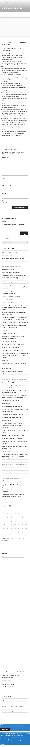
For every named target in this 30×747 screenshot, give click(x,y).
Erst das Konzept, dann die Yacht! (10, 333)
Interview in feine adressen (8, 376)
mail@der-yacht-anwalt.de (8, 680)
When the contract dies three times (10, 347)
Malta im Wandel (6, 451)
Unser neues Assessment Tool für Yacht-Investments (15, 322)
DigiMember (19, 722)
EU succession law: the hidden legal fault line (12, 350)
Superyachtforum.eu (7, 255)
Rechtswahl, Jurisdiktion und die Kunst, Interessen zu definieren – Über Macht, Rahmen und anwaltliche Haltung (15, 355)
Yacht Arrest (5, 360)
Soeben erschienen (6, 368)
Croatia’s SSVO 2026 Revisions (9, 299)
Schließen (2, 744)
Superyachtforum (12, 8)
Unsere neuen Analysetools (8, 269)
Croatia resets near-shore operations (11, 400)
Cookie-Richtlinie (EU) (7, 711)
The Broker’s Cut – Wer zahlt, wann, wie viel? (13, 435)
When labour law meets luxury (9, 461)
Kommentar (5, 157)
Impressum (5, 700)
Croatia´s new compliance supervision (11, 296)
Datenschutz (5, 703)
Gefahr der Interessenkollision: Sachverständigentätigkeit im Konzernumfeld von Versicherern (13, 489)
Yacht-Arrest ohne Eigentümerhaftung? (11, 417)
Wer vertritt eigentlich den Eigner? (10, 252)
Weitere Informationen (19, 726)
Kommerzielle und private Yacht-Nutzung (12, 406)
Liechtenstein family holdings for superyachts (13, 414)
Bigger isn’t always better (8, 302)
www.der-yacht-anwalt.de (8, 684)
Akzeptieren (5, 729)
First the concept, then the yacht (9, 341)
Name (4, 178)
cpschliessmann (19, 40)
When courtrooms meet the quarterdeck (11, 469)
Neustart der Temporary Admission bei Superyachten (14, 472)
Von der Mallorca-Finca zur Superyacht (11, 263)
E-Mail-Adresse (6, 185)
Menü (15, 14)
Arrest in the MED (6, 420)
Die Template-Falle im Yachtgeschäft (11, 272)
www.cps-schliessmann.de (8, 686)
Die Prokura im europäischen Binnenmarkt (12, 266)
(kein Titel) (4, 330)
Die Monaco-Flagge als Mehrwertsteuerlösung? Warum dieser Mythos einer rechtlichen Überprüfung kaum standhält (14, 286)
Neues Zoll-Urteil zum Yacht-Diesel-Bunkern (12, 475)
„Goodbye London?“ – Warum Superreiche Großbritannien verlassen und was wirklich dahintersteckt (12, 425)
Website (4, 193)
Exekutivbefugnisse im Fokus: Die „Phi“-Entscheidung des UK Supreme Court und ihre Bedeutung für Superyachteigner (15, 456)
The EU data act (6, 403)
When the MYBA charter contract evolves (12, 438)
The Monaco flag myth (7, 282)
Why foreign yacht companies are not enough (13, 344)
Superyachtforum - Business (12, 143)
